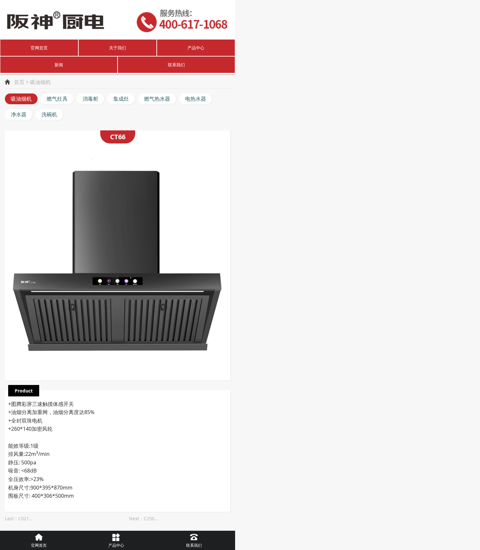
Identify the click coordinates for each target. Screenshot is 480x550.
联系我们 (176, 65)
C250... (151, 518)
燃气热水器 (157, 98)
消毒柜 (90, 98)
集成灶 (121, 98)
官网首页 (39, 48)
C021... (25, 518)
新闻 (59, 65)
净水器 (18, 114)
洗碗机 (49, 114)
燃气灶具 (57, 98)
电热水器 (195, 98)
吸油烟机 (21, 98)
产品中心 (195, 48)
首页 (19, 82)
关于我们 (117, 48)
